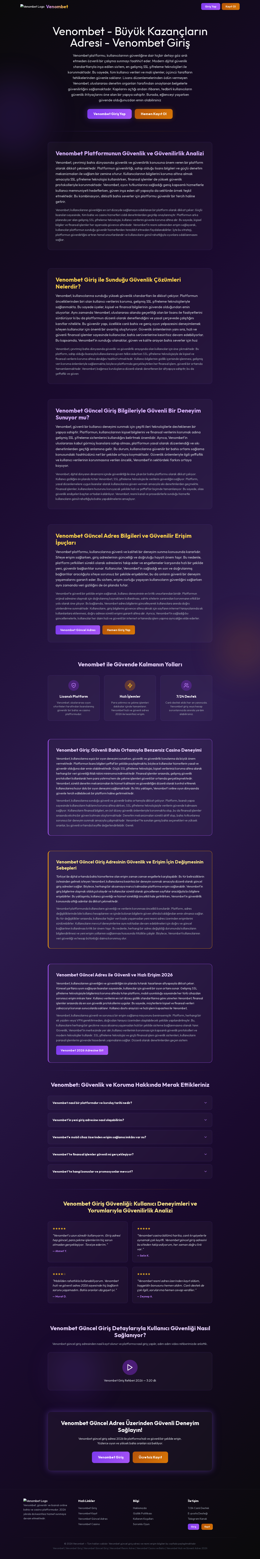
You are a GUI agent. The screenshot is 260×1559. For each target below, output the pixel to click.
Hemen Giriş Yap (118, 630)
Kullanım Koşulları (143, 1518)
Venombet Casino (89, 1524)
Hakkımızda (140, 1508)
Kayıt (207, 1526)
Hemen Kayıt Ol (154, 114)
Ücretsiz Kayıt (150, 1457)
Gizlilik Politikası (142, 1513)
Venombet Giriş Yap (109, 114)
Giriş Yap (210, 6)
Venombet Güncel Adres (78, 630)
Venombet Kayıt (87, 1513)
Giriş (193, 1526)
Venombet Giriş (111, 1457)
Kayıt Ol (231, 6)
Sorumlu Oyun (141, 1524)
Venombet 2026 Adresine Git (82, 1050)
